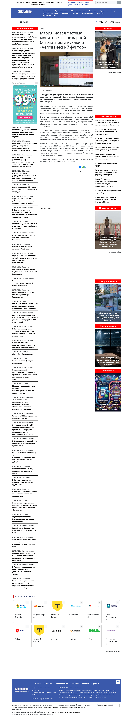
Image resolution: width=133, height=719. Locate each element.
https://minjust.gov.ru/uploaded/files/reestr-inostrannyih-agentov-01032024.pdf (53, 707)
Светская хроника (50, 13)
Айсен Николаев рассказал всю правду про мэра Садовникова (23, 294)
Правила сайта (62, 684)
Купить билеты (49, 15)
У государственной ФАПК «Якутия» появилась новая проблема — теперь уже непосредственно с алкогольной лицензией (23, 429)
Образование (87, 13)
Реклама (75, 684)
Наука (75, 13)
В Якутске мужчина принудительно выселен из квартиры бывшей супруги (23, 345)
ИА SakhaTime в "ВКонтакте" (109, 22)
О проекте (48, 684)
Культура (104, 11)
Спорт (113, 11)
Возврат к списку (46, 208)
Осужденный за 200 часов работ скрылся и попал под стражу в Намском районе (23, 200)
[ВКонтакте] (80, 167)
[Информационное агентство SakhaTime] (25, 11)
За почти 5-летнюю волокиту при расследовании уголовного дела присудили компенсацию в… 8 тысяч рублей (24, 457)
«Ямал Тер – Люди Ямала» (23, 354)
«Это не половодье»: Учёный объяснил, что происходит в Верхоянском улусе (107, 140)
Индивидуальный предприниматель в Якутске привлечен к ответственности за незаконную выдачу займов (24, 374)
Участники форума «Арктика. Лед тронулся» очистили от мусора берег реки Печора (24, 76)
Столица (92, 11)
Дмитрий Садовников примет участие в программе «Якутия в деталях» (24, 226)
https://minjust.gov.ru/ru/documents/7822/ (66, 712)
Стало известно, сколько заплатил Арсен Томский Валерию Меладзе (22, 283)
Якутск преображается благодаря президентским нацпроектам (23, 519)
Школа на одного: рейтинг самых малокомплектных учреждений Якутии (106, 172)
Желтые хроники (78, 11)
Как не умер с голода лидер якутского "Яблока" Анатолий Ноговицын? (24, 271)
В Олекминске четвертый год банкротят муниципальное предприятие (24, 443)
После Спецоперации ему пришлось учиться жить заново (22, 471)
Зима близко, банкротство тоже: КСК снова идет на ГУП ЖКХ (24, 530)
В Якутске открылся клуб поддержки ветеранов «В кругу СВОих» (22, 482)
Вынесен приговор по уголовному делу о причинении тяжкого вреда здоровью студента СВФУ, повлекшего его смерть (23, 162)
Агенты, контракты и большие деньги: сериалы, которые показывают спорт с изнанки (25, 306)
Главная (37, 684)
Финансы (65, 13)
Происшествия (61, 11)
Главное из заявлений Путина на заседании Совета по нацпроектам (24, 493)
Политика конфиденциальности (42, 699)
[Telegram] (85, 167)
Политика (47, 11)
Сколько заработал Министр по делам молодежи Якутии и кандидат (24, 189)
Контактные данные (90, 684)
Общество (101, 13)
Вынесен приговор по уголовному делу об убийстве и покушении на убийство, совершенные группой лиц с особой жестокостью (24, 39)
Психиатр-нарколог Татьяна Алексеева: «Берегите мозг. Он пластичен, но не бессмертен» (108, 122)
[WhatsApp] (83, 167)
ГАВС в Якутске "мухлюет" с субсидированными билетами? (23, 237)
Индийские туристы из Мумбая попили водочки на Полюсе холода (107, 156)
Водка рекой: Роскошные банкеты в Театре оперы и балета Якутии (106, 131)
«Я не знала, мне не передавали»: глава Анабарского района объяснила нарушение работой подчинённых (21, 404)
